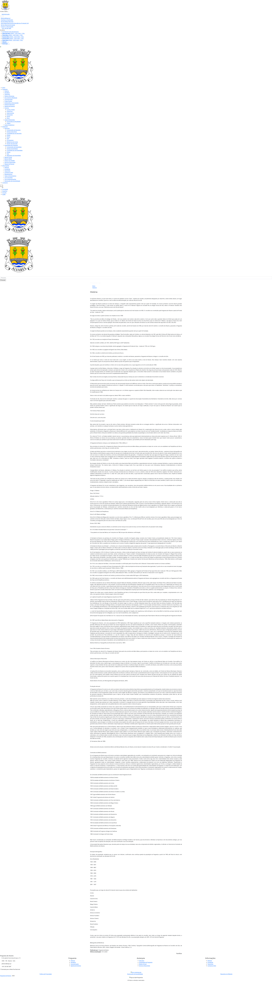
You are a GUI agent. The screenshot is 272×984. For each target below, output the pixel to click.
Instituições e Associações (11, 103)
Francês (4, 193)
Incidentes (7, 169)
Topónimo (7, 94)
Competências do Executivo (14, 133)
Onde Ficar (10, 111)
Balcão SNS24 (8, 159)
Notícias (7, 167)
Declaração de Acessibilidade (12, 181)
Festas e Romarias (9, 96)
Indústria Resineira (10, 104)
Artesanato (10, 115)
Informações (5, 165)
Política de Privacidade (46, 974)
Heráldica (7, 92)
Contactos (5, 182)
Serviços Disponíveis (10, 162)
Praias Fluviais (8, 101)
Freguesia (5, 89)
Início (3, 87)
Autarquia (5, 126)
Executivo (7, 128)
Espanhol (4, 191)
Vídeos (8, 123)
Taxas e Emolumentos (10, 176)
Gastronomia (10, 113)
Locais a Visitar (11, 109)
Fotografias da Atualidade (14, 121)
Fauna (8, 116)
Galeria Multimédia (10, 120)
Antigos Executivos (12, 132)
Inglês (4, 194)
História (7, 91)
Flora (8, 118)
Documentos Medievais (11, 98)
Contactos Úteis (9, 172)
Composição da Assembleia (14, 147)
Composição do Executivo (14, 130)
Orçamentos (10, 140)
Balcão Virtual (8, 157)
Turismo (7, 108)
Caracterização (9, 99)
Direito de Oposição (12, 143)
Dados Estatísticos (9, 125)
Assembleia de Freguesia (11, 145)
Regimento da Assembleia (14, 155)
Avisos (8, 137)
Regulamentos (8, 174)
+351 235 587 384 (6, 28)
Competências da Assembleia (14, 150)
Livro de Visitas (9, 177)
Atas (8, 138)
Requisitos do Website (226, 974)
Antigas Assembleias (12, 148)
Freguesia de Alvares (5, 976)
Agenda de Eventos (10, 106)
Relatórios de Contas (12, 142)
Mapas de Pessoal (9, 164)
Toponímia (7, 171)
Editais (8, 135)
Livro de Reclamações (10, 179)
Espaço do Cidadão (10, 160)
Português (5, 189)
